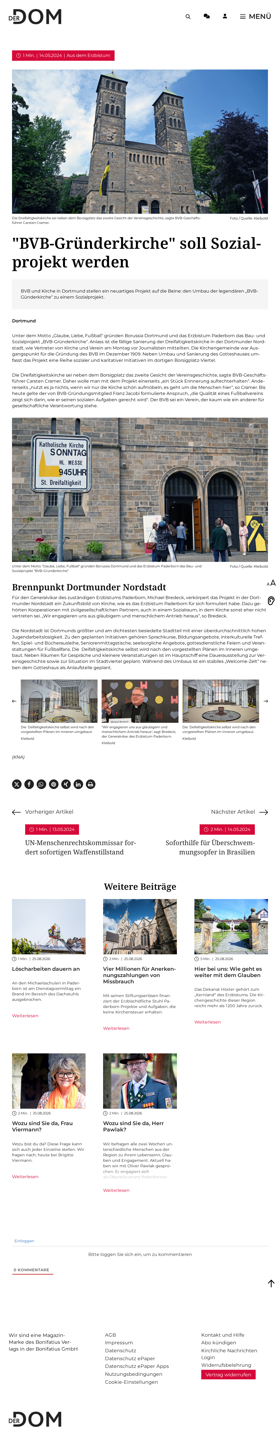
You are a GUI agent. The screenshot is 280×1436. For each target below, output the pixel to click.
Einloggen (23, 1240)
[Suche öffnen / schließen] (188, 17)
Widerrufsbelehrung (226, 1365)
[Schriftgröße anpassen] (271, 583)
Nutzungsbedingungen (133, 1374)
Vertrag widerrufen (228, 1374)
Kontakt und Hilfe (222, 1335)
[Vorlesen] (271, 600)
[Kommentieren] (206, 17)
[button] (14, 701)
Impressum (119, 1342)
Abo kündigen (218, 1342)
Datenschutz (120, 1350)
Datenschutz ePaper (130, 1358)
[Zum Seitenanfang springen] (271, 1283)
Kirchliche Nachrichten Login (229, 1354)
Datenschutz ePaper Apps (137, 1366)
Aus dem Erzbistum (88, 55)
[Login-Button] (224, 17)
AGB (110, 1335)
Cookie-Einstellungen (131, 1382)
